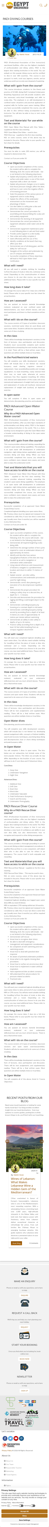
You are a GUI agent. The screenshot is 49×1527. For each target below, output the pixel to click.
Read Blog (16, 1243)
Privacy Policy (7, 1450)
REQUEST (24, 1327)
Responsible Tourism (14, 1468)
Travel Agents (11, 1475)
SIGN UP (24, 1391)
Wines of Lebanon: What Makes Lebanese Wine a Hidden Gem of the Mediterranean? (23, 1185)
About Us (9, 1461)
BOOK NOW (24, 1359)
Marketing (10, 1471)
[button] (7, 1141)
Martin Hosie (24, 54)
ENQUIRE (24, 1295)
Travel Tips (12, 58)
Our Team (9, 1464)
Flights (8, 1485)
